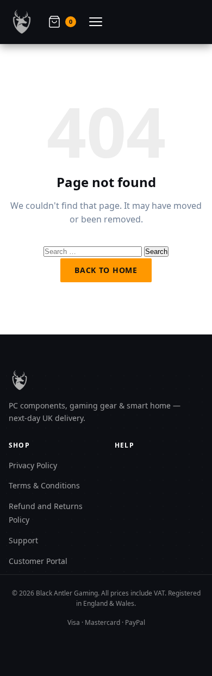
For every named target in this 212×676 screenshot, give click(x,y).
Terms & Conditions (44, 485)
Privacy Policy (33, 465)
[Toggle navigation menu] (96, 21)
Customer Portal (38, 561)
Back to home (105, 270)
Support (23, 540)
